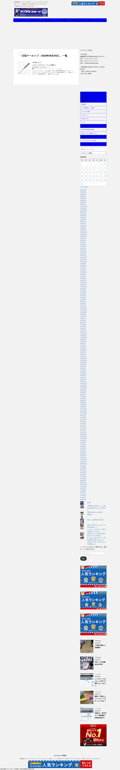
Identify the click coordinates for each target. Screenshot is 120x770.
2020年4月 (83, 350)
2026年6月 (83, 194)
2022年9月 (83, 288)
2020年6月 (83, 345)
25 (86, 180)
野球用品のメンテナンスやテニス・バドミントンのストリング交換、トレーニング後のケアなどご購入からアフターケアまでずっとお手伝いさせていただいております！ (60, 758)
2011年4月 (83, 499)
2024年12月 (83, 232)
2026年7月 (83, 192)
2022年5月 (83, 297)
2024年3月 (83, 251)
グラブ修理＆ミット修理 (88, 108)
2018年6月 (83, 396)
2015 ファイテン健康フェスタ (89, 133)
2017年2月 (83, 430)
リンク (83, 122)
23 (104, 176)
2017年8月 (83, 417)
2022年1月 (83, 305)
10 (82, 172)
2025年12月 (83, 206)
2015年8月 (83, 467)
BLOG (20, 20)
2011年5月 (83, 497)
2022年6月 (83, 295)
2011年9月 (83, 488)
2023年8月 (83, 265)
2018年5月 (83, 398)
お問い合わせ (91, 20)
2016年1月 (83, 457)
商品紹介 (84, 104)
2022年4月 (83, 299)
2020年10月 (83, 337)
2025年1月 (83, 229)
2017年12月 (83, 408)
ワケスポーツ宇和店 (60, 755)
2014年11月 (83, 486)
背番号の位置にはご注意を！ (95, 512)
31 (82, 184)
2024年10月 (83, 236)
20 (93, 176)
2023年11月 (83, 259)
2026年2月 (83, 202)
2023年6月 (83, 270)
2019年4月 (83, 375)
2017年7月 (83, 419)
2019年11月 (83, 360)
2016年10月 (83, 438)
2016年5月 (83, 448)
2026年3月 (83, 200)
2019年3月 (83, 377)
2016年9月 (83, 440)
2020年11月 (83, 335)
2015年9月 (83, 465)
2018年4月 (83, 400)
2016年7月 (83, 444)
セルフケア (84, 115)
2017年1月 (83, 432)
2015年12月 (83, 459)
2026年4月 (83, 198)
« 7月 (82, 187)
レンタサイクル (35, 20)
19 (89, 176)
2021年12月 (83, 307)
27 (93, 180)
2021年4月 (83, 324)
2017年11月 (83, 411)
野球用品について (46, 67)
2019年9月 (83, 364)
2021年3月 (83, 326)
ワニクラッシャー (43, 68)
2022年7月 (83, 293)
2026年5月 (83, 196)
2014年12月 (83, 484)
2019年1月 (83, 381)
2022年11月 (83, 284)
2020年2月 (83, 354)
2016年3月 (83, 453)
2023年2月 (83, 278)
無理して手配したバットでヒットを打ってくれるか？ (100, 699)
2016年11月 (83, 436)
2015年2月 (83, 480)
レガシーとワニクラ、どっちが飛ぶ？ (44, 65)
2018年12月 (83, 383)
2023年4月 (83, 274)
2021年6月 (83, 320)
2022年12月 (83, 282)
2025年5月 (83, 221)
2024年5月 (83, 246)
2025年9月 (83, 213)
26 (89, 180)
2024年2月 (83, 253)
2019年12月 (83, 358)
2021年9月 (83, 314)
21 (97, 176)
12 (89, 172)
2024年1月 (83, 255)
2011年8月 (83, 491)
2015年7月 (83, 470)
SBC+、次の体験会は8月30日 (95, 519)
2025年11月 (83, 208)
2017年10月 (83, 413)
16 (104, 172)
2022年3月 (83, 301)
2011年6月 (83, 495)
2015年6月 (83, 472)
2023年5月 (83, 272)
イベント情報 (62, 20)
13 (93, 172)
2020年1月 (83, 356)
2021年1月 (83, 331)
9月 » (86, 187)
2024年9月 (83, 238)
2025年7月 (83, 217)
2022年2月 (83, 303)
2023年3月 (83, 276)
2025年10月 (83, 211)
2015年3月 (83, 478)
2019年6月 (83, 371)
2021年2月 (83, 328)
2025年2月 (83, 227)
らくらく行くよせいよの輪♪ (89, 140)
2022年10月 (83, 286)
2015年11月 (83, 461)
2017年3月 (83, 427)
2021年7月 (83, 318)
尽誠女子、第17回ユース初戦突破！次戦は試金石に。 (100, 715)
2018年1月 (83, 406)
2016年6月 (83, 446)
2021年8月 (83, 316)
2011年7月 (83, 493)
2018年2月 (83, 404)
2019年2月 (83, 379)
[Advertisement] (60, 35)
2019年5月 (83, 373)
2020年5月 (83, 347)
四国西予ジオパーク (77, 20)
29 (101, 180)
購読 (83, 558)
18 (86, 176)
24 (82, 180)
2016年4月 (83, 451)
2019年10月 (83, 362)
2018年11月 (83, 385)
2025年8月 (83, 215)
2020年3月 (83, 352)
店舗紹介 (48, 20)
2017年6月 (83, 421)
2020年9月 (83, 339)
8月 (28, 52)
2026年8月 (83, 189)
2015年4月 (83, 476)
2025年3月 (83, 225)
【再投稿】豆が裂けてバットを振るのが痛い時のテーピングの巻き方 (96, 508)
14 (97, 172)
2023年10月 (83, 261)
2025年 (24, 52)
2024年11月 (83, 234)
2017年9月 (83, 415)
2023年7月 (83, 267)
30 (104, 180)
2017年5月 (83, 423)
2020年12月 (83, 333)
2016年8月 (83, 442)
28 (97, 180)
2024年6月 (83, 244)
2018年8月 (83, 392)
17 (82, 176)
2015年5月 (83, 474)
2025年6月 (83, 219)
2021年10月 (83, 312)
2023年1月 (83, 280)
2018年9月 (83, 390)
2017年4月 (83, 425)
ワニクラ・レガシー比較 (55, 68)
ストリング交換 (86, 111)
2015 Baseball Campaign (88, 129)
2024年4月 (83, 248)
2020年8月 (83, 341)
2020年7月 (83, 343)
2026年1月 (83, 204)
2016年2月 (83, 455)
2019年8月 (83, 366)
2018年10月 (83, 387)
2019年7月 (83, 368)
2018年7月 (83, 394)
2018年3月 (83, 402)
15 (101, 172)
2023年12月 (83, 257)
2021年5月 (83, 322)
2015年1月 (83, 482)
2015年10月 (83, 463)
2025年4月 (83, 223)
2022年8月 (83, 291)
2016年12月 (83, 434)
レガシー (36, 68)
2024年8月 (83, 240)
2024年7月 (83, 242)
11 (86, 172)
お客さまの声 (85, 118)
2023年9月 (83, 263)
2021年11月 (83, 310)
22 (101, 176)
